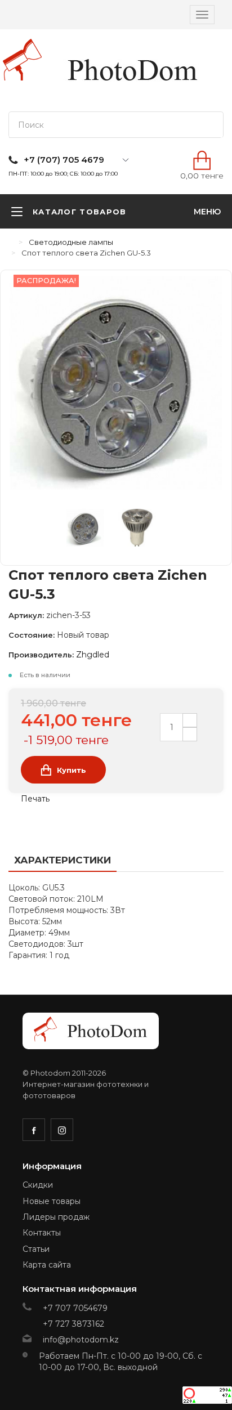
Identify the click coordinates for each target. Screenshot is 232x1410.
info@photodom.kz (81, 1340)
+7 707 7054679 (75, 1308)
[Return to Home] (11, 242)
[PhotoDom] (133, 70)
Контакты (42, 1233)
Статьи (36, 1249)
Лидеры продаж (56, 1217)
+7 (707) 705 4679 (64, 160)
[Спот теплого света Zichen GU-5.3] (92, 530)
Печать (34, 799)
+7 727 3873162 (73, 1324)
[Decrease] (189, 734)
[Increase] (189, 720)
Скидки (38, 1185)
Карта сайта (47, 1265)
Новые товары (52, 1201)
